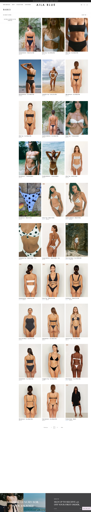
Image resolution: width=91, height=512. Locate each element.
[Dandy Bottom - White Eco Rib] (30, 280)
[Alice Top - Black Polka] (77, 158)
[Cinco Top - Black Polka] (53, 200)
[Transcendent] (42, 179)
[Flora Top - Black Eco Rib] (53, 280)
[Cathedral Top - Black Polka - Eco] (30, 240)
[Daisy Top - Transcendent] (77, 118)
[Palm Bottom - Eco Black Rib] (53, 401)
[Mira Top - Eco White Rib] (53, 35)
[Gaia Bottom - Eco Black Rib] (53, 320)
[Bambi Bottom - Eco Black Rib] (30, 76)
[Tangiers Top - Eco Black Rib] (53, 361)
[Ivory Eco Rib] (42, 97)
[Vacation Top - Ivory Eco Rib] (53, 76)
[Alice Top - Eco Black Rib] (77, 35)
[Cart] (87, 5)
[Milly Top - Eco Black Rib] (30, 118)
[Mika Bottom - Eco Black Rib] (77, 76)
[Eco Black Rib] (19, 341)
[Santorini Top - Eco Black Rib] (77, 320)
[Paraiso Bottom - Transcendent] (53, 158)
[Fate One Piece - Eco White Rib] (77, 240)
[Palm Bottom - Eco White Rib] (77, 361)
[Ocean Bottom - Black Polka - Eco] (53, 240)
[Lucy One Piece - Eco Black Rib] (30, 320)
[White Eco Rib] (19, 301)
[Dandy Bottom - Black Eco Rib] (30, 35)
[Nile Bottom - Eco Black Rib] (30, 401)
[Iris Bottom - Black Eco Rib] (77, 280)
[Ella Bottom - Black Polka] (30, 200)
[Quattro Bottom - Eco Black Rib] (53, 118)
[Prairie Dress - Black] (77, 401)
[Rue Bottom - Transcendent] (30, 158)
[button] (13, 4)
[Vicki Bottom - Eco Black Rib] (30, 361)
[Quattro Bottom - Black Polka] (77, 200)
